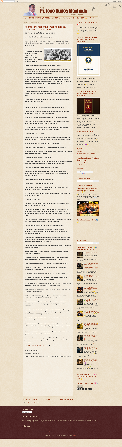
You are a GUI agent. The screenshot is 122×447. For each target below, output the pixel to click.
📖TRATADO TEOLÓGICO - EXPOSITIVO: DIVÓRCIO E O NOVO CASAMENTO (91, 276)
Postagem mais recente (30, 399)
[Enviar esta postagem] (49, 345)
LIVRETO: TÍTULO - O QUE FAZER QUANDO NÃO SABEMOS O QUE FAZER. (38, 431)
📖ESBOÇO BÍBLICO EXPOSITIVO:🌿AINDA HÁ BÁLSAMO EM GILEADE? (91, 300)
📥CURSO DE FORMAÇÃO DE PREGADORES (86, 153)
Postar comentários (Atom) (33, 402)
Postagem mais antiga (66, 399)
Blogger (75, 435)
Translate (88, 174)
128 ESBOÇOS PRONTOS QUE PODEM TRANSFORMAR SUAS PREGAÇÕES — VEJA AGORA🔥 (56, 18)
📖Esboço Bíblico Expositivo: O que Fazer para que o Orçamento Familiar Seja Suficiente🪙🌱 (87, 190)
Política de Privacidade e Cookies (30, 429)
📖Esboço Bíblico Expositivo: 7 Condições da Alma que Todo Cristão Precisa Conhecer (91, 348)
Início (92, 18)
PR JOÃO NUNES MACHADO (35, 345)
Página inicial (49, 399)
